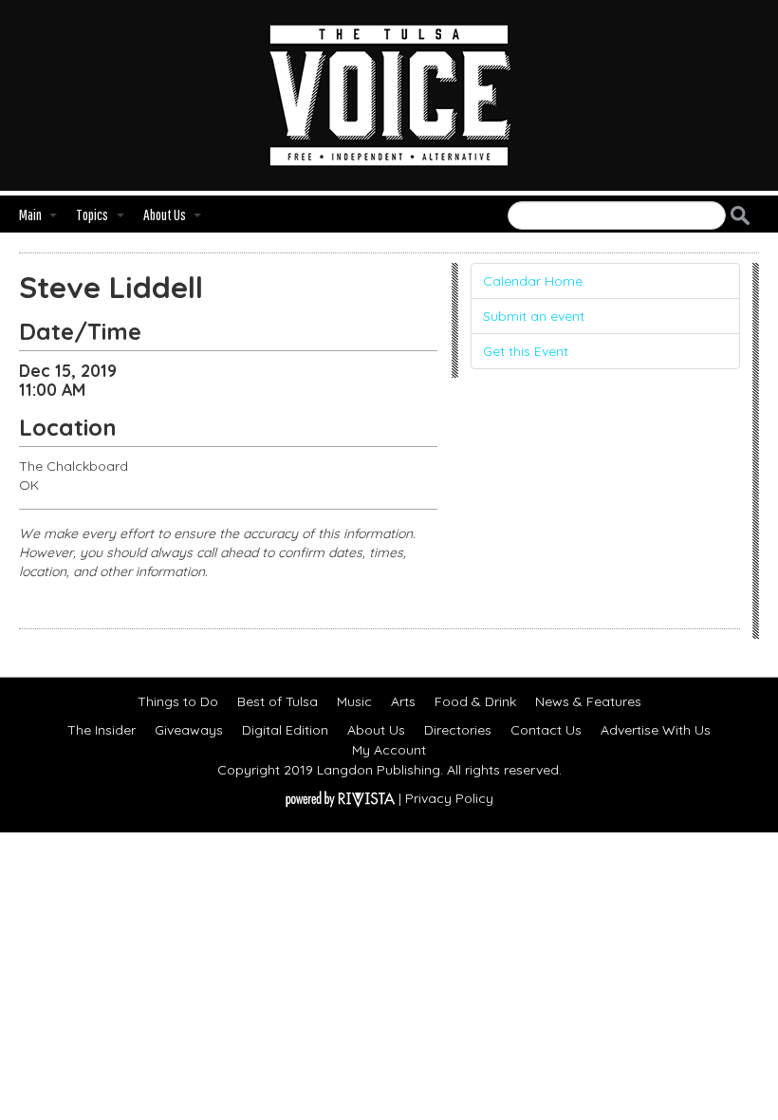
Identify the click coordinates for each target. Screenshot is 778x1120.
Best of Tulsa (277, 701)
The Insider (101, 729)
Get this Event (525, 351)
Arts (403, 701)
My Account (389, 749)
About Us (376, 729)
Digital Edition (285, 729)
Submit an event (533, 316)
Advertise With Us (656, 729)
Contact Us (546, 729)
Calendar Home (533, 280)
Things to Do (178, 701)
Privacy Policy (449, 798)
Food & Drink (475, 701)
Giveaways (189, 729)
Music (354, 701)
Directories (457, 729)
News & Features (588, 701)
